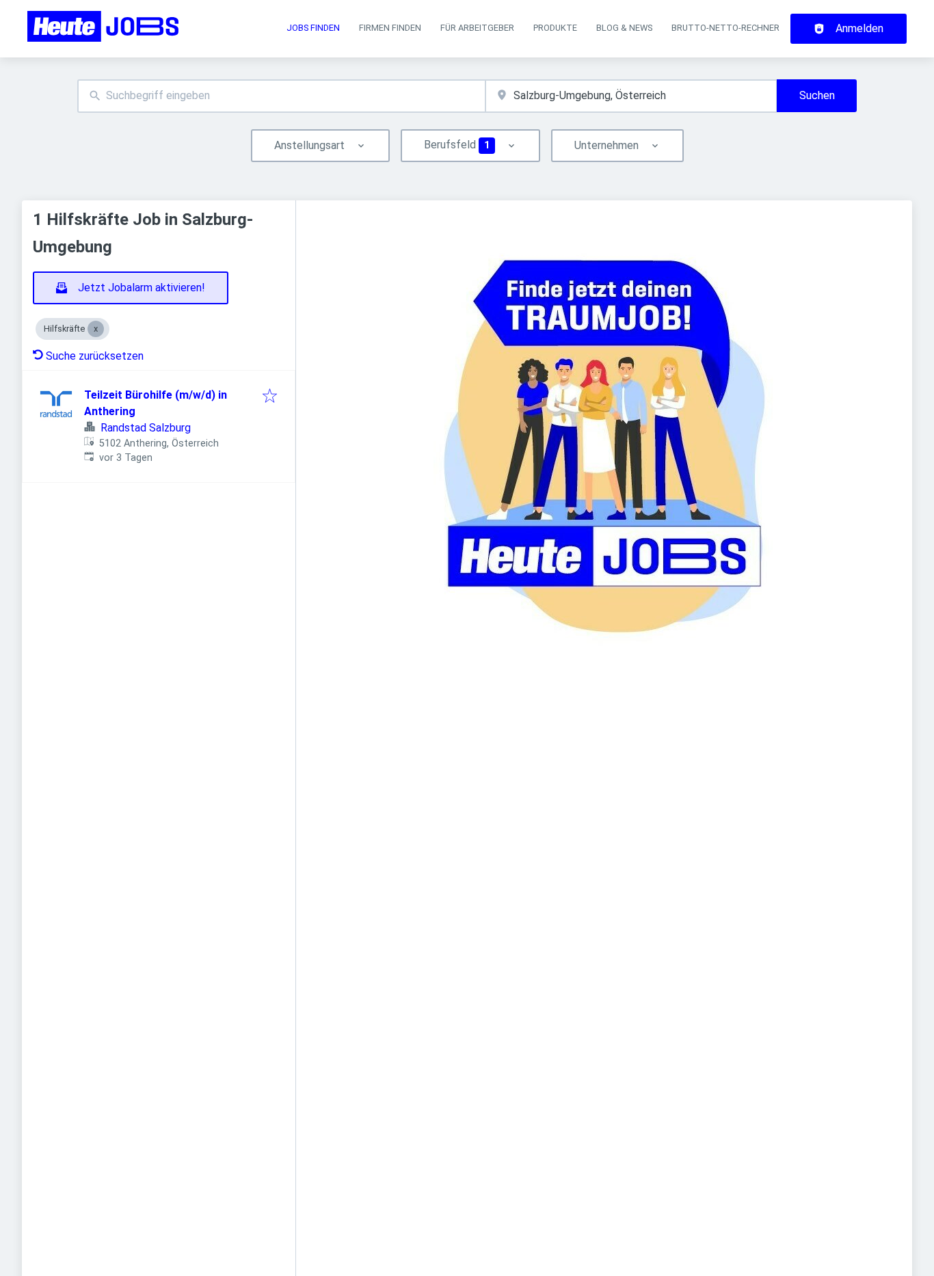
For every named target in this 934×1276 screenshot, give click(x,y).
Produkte (555, 28)
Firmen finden (390, 28)
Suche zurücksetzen (95, 355)
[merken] (269, 397)
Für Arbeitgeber (477, 28)
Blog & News (624, 28)
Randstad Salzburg (146, 427)
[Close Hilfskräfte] (96, 329)
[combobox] (281, 96)
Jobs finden (313, 28)
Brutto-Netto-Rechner (725, 28)
